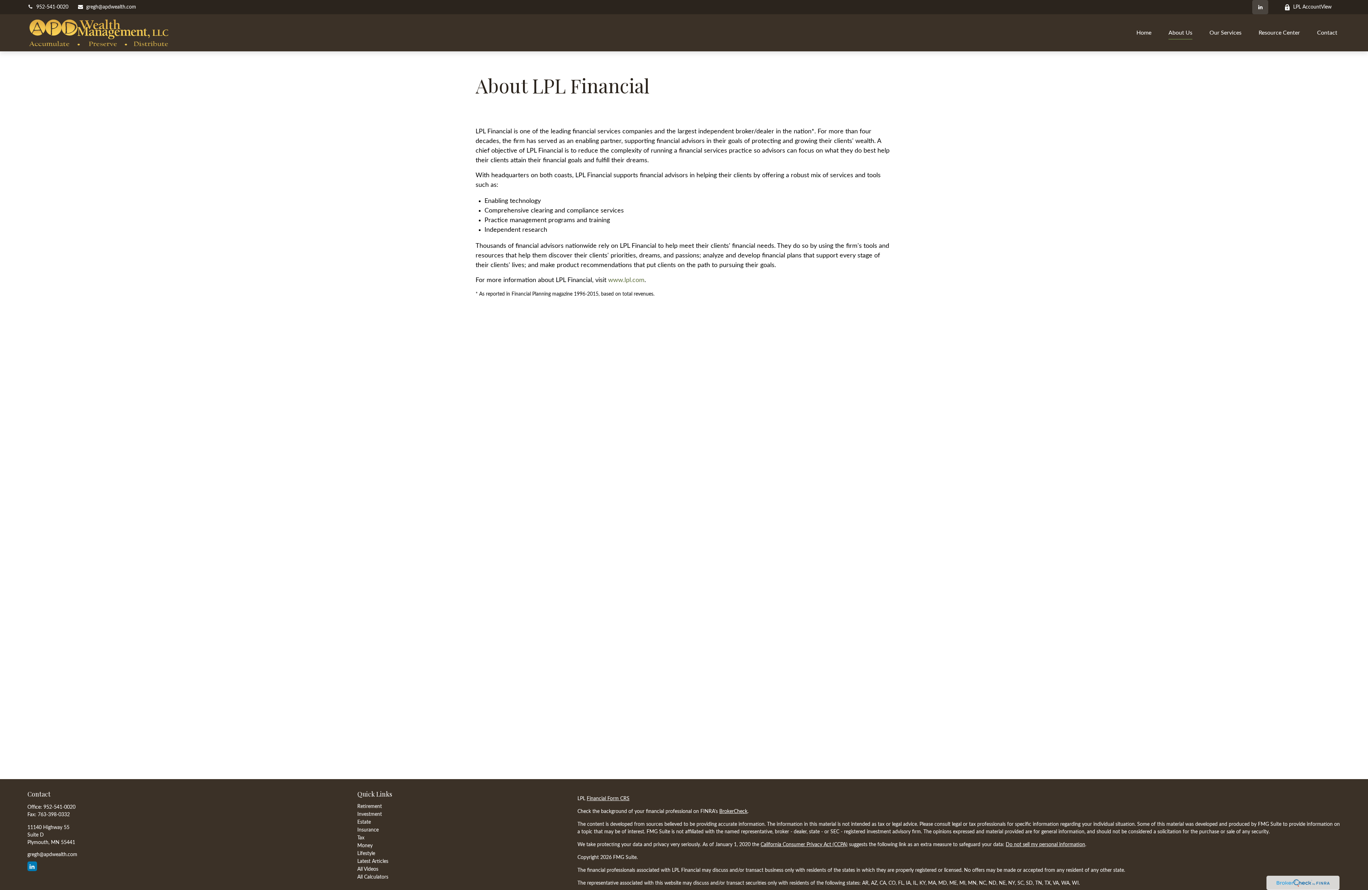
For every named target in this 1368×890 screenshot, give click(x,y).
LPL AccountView (1312, 7)
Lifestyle (366, 853)
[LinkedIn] (1260, 7)
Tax (360, 837)
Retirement (369, 806)
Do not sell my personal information (1045, 844)
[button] (1144, 32)
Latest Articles (372, 861)
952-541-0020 (52, 7)
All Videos (367, 869)
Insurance (368, 830)
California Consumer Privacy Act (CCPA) (804, 844)
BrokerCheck (733, 811)
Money (365, 845)
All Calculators (372, 877)
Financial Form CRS (608, 798)
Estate (364, 822)
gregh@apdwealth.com (111, 7)
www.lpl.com (626, 280)
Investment (369, 814)
